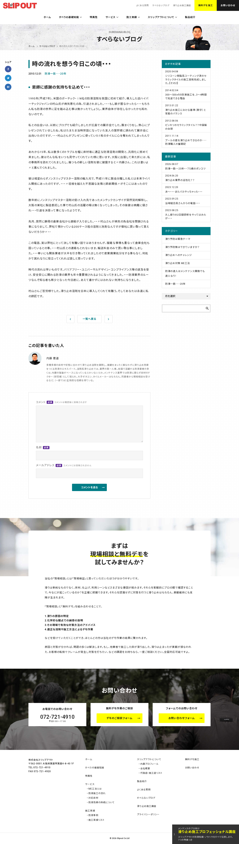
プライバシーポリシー (148, 814)
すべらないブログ (160, 5)
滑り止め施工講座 (182, 5)
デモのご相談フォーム (119, 718)
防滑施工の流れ (96, 793)
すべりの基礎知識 (69, 17)
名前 (42, 447)
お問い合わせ (228, 5)
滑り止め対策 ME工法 (177, 263)
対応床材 (93, 798)
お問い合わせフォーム (181, 718)
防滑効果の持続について (101, 802)
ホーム (47, 17)
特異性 (94, 17)
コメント (61, 402)
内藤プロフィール (149, 764)
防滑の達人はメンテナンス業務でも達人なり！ (185, 273)
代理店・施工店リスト (151, 773)
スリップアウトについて (161, 17)
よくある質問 (142, 5)
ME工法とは (94, 788)
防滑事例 (93, 815)
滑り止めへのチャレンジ (178, 255)
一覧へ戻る (89, 318)
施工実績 (131, 17)
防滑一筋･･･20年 (55, 73)
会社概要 (145, 768)
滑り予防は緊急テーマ (177, 239)
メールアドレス (63, 465)
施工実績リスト (96, 820)
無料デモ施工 (205, 5)
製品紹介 (190, 17)
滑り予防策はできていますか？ (182, 247)
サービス (110, 17)
